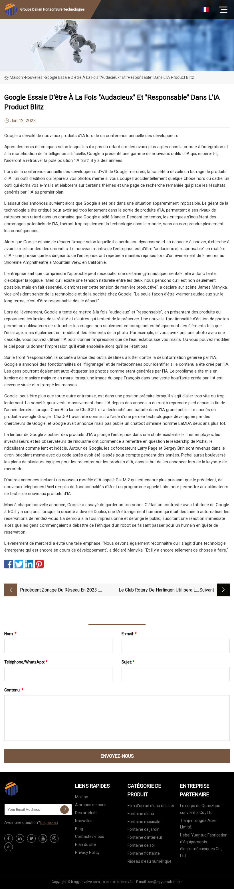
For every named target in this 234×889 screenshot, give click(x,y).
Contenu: (13, 690)
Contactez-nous (89, 836)
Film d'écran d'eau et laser (151, 805)
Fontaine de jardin (144, 829)
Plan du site (85, 844)
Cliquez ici (49, 822)
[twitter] (31, 838)
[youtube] (43, 838)
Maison (16, 77)
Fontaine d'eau (141, 813)
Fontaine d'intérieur (145, 837)
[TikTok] (8, 847)
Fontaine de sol (141, 845)
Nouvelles (83, 820)
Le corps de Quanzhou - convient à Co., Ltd (201, 809)
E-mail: (129, 633)
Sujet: (128, 662)
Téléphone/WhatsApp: (26, 662)
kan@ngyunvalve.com (165, 882)
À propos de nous (90, 804)
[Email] (64, 809)
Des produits (86, 812)
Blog (79, 828)
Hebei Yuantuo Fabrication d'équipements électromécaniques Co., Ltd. (203, 845)
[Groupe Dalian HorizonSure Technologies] (32, 789)
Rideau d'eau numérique (150, 861)
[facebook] (8, 838)
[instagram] (54, 838)
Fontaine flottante (144, 853)
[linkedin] (20, 838)
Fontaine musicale (144, 821)
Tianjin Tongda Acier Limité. (198, 824)
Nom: (10, 633)
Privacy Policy (87, 852)
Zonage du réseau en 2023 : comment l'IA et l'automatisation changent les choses (75, 590)
